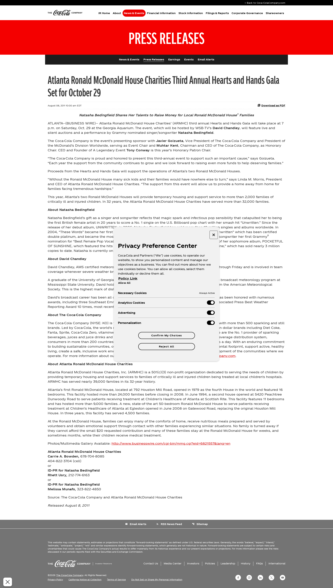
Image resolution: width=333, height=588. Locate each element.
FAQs (259, 563)
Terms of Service (116, 579)
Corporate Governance (247, 13)
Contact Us (150, 563)
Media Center (172, 563)
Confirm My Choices (166, 335)
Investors (193, 563)
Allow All (124, 282)
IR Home (104, 13)
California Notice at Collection (85, 579)
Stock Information (190, 13)
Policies (210, 563)
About (117, 13)
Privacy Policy (55, 579)
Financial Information (161, 13)
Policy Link (127, 278)
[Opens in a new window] (238, 577)
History (245, 563)
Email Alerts (206, 59)
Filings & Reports (217, 13)
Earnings (174, 59)
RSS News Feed (169, 524)
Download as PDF (273, 105)
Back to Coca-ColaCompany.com (264, 3)
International (276, 563)
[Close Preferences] (7, 582)
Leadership (228, 563)
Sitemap (200, 524)
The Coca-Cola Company (69, 575)
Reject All (166, 346)
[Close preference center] (213, 235)
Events (189, 59)
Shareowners (275, 13)
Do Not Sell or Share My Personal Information (156, 579)
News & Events (134, 13)
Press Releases (153, 59)
